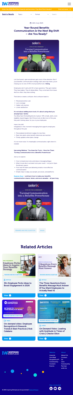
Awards (52, 355)
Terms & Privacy (33, 390)
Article (42, 230)
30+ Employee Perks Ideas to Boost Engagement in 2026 (18, 284)
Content (52, 364)
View (6, 295)
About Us (64, 355)
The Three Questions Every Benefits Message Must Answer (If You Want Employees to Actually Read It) (54, 287)
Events (51, 366)
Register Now (18, 176)
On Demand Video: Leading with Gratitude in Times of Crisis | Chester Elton (52, 331)
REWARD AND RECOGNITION (25, 230)
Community (53, 362)
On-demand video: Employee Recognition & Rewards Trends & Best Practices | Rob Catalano (18, 327)
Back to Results (8, 14)
